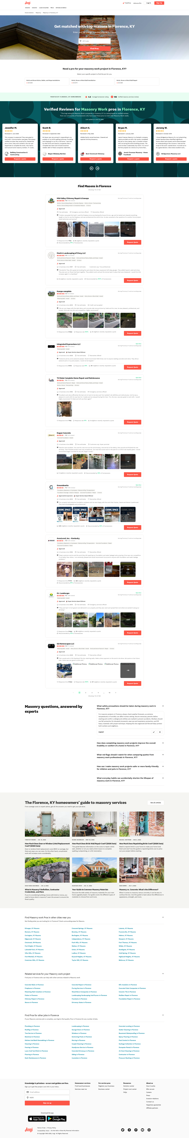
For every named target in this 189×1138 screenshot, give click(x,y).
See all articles (156, 803)
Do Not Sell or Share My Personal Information (65, 1130)
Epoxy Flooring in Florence (128, 1037)
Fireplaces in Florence (32, 988)
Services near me (81, 1089)
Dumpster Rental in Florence (129, 1047)
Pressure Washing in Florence (129, 1058)
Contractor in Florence (127, 1054)
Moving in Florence (78, 1040)
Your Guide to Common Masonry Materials (90, 889)
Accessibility (43, 1131)
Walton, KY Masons (79, 946)
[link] (7, 154)
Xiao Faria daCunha (32, 886)
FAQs (125, 1092)
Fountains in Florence (79, 999)
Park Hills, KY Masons (80, 942)
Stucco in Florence (31, 1002)
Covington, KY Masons (33, 935)
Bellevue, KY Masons (126, 960)
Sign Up (159, 3)
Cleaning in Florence (32, 1044)
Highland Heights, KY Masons (129, 957)
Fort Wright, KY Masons (33, 946)
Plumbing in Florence (32, 1026)
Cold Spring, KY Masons (127, 953)
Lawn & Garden (44, 8)
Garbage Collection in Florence (130, 1044)
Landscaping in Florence (80, 1026)
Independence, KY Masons (81, 939)
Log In (148, 3)
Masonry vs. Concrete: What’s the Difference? (138, 889)
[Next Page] (116, 692)
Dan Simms (123, 886)
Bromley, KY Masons (79, 932)
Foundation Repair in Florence (129, 999)
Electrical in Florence (32, 1037)
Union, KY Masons (78, 950)
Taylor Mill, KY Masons (80, 960)
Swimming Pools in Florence (82, 1037)
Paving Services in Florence (81, 988)
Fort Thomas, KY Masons (128, 942)
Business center (104, 1089)
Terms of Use (41, 1128)
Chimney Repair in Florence (34, 999)
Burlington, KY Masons (80, 935)
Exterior (34, 8)
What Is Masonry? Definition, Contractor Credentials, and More (42, 890)
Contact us (150, 1102)
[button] (64, 229)
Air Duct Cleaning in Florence (129, 1051)
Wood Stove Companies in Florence (84, 992)
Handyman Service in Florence (82, 1047)
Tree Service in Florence (33, 1033)
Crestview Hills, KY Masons (34, 960)
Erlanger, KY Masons (32, 928)
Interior (27, 8)
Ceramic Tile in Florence (127, 992)
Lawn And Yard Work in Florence (36, 1051)
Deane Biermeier (78, 840)
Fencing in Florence (31, 1047)
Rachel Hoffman (125, 840)
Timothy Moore (30, 840)
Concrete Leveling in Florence (129, 1026)
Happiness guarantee (153, 1105)
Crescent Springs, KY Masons (82, 928)
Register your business (106, 1086)
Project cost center (130, 1089)
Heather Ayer (77, 886)
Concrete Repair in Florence (81, 985)
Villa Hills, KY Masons (32, 953)
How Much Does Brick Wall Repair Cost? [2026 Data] (94, 843)
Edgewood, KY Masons (33, 939)
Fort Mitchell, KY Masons (34, 957)
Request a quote (20, 159)
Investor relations (152, 1099)
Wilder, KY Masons (125, 946)
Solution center (128, 1086)
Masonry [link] (38, 13)
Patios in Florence (31, 995)
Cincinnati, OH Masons (33, 942)
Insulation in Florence (79, 1058)
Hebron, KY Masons (126, 935)
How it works (150, 1086)
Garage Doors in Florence (81, 1030)
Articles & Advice (61, 8)
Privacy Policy (51, 1128)
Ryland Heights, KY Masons (81, 957)
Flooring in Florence (32, 1054)
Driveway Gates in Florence (81, 1002)
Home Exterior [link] (29, 13)
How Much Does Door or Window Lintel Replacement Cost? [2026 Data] (47, 844)
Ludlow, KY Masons (79, 953)
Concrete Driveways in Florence (83, 1051)
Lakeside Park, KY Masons (34, 950)
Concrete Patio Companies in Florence (132, 988)
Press (148, 1095)
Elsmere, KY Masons (32, 932)
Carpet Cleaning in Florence (81, 1044)
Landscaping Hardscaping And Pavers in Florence (89, 995)
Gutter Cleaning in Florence (128, 1030)
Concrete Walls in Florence (34, 985)
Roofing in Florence (31, 1030)
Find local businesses (82, 1086)
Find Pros (94, 48)
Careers (149, 1092)
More (52, 8)
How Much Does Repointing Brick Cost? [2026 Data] (141, 843)
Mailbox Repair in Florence (128, 995)
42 (109, 692)
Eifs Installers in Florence (128, 985)
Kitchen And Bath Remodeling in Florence (39, 1040)
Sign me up (47, 1103)
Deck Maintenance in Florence (35, 1058)
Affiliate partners (152, 1108)
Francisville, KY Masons (127, 932)
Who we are (150, 1089)
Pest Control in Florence (127, 1040)
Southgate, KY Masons (127, 950)
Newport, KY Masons (126, 939)
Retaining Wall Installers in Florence (37, 992)
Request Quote (132, 242)
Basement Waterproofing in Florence (132, 1033)
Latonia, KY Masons (126, 928)
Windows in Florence (79, 1033)
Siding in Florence (78, 1054)
